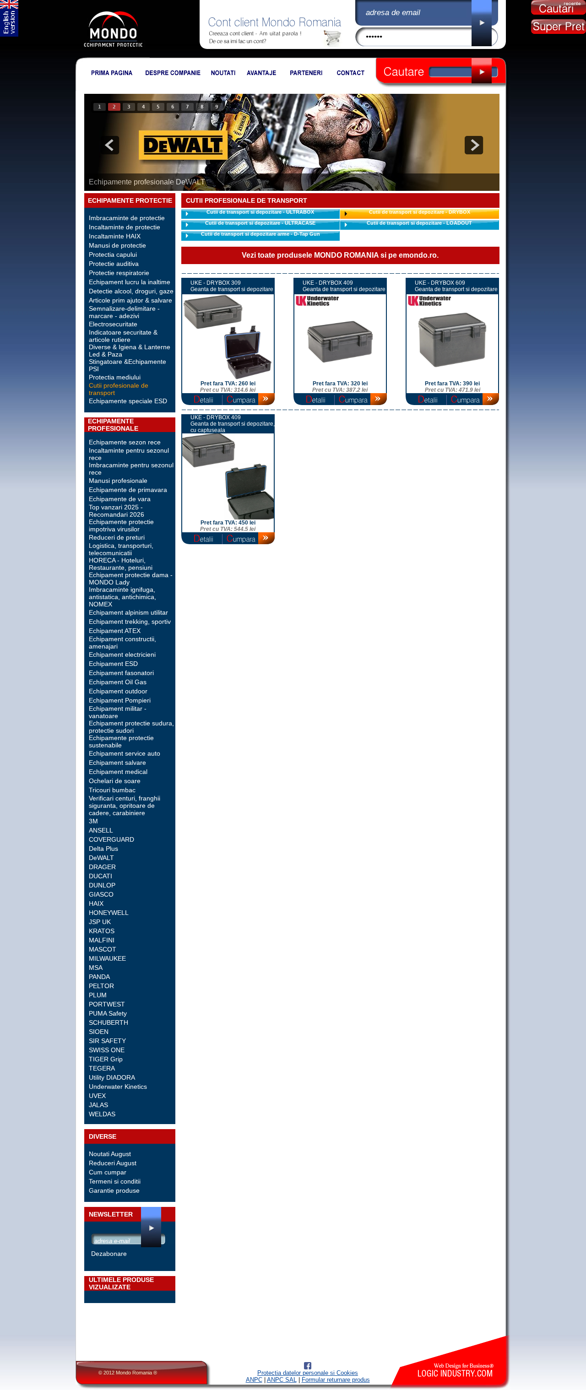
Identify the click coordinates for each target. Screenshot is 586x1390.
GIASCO (101, 894)
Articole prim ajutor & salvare (130, 300)
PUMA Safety (108, 1013)
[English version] (9, 34)
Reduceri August (112, 1163)
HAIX (96, 903)
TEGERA (102, 1068)
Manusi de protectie (117, 245)
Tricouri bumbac (112, 790)
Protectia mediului (115, 377)
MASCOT (102, 949)
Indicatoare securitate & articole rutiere (123, 336)
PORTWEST (107, 1004)
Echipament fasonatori (121, 672)
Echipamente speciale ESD (128, 401)
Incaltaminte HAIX (115, 236)
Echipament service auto (124, 753)
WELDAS (102, 1114)
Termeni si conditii (115, 1181)
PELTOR (101, 986)
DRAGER (102, 867)
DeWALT (101, 857)
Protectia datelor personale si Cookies (307, 1372)
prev (109, 145)
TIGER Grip (106, 1059)
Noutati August (110, 1153)
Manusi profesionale (118, 480)
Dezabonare (109, 1253)
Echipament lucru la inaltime (129, 282)
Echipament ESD (113, 663)
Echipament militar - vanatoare (117, 712)
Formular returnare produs (336, 1379)
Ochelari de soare (115, 780)
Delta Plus (103, 848)
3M (93, 821)
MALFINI (101, 940)
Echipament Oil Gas (117, 682)
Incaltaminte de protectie (124, 227)
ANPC (254, 1379)
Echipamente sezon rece (125, 442)
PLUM (98, 995)
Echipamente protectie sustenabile (121, 741)
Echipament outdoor (118, 691)
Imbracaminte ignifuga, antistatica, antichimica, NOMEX (122, 597)
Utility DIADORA (112, 1077)
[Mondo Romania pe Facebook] (307, 1367)
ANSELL (101, 830)
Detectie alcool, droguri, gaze (131, 291)
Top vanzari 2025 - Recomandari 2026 (116, 510)
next (473, 145)
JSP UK (100, 921)
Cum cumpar (107, 1172)
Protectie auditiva (114, 263)
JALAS (98, 1105)
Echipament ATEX (115, 630)
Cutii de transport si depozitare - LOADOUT (419, 223)
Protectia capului (113, 254)
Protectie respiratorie (119, 272)
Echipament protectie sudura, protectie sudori (131, 726)
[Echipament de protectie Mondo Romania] (113, 55)
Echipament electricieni (122, 654)
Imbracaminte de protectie (127, 218)
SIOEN (99, 1031)
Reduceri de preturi (117, 537)
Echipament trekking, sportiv (130, 621)
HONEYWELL (109, 912)
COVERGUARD (111, 839)
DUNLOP (102, 885)
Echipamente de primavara (128, 489)
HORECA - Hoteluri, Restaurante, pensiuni (120, 564)
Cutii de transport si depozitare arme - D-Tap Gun (260, 234)
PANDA (99, 976)
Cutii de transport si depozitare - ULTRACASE (260, 223)
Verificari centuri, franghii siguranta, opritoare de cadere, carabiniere (124, 806)
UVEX (97, 1095)
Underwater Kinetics (118, 1086)
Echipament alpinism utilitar (128, 612)
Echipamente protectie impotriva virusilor (121, 525)
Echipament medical (118, 771)
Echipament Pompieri (120, 700)
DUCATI (100, 876)
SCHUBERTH (108, 1022)
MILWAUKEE (107, 958)
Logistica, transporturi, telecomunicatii (121, 549)
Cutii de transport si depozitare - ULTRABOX (260, 212)
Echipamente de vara (120, 499)
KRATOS (101, 931)
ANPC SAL (282, 1379)
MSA (96, 967)
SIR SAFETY (107, 1040)
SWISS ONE (107, 1050)
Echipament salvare (117, 762)
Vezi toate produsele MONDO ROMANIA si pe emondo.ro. (340, 255)
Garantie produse (114, 1190)
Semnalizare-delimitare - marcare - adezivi (124, 312)
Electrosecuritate (113, 324)
